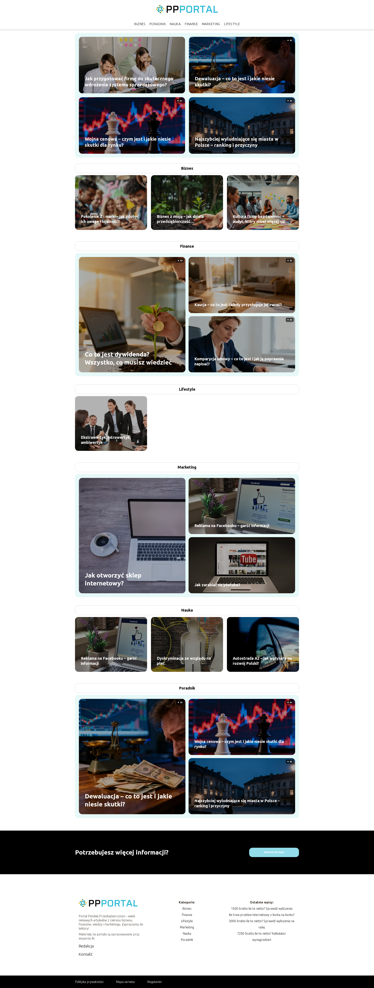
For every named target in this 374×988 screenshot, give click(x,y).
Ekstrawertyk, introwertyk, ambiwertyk (106, 440)
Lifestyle (232, 24)
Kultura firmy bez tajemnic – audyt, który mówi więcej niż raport (259, 219)
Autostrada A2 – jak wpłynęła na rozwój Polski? (262, 661)
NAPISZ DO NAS (274, 852)
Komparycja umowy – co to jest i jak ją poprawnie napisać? (239, 361)
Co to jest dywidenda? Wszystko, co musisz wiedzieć (128, 358)
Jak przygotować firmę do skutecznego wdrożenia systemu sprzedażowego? (129, 81)
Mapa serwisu (125, 982)
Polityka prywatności (89, 982)
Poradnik (157, 24)
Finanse (191, 24)
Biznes (140, 24)
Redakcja (86, 946)
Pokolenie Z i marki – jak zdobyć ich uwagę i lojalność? (110, 219)
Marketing (211, 24)
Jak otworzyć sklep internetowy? (113, 579)
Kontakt (86, 954)
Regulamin (154, 982)
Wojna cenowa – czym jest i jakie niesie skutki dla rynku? (128, 141)
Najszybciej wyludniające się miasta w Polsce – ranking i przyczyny (236, 141)
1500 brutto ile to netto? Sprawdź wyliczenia (261, 908)
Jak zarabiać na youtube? (217, 585)
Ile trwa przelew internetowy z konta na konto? (261, 914)
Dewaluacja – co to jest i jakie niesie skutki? (235, 81)
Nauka (175, 24)
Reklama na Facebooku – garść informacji (231, 525)
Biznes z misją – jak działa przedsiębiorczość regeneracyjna (180, 219)
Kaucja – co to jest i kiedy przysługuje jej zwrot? (238, 304)
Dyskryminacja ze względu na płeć (184, 661)
